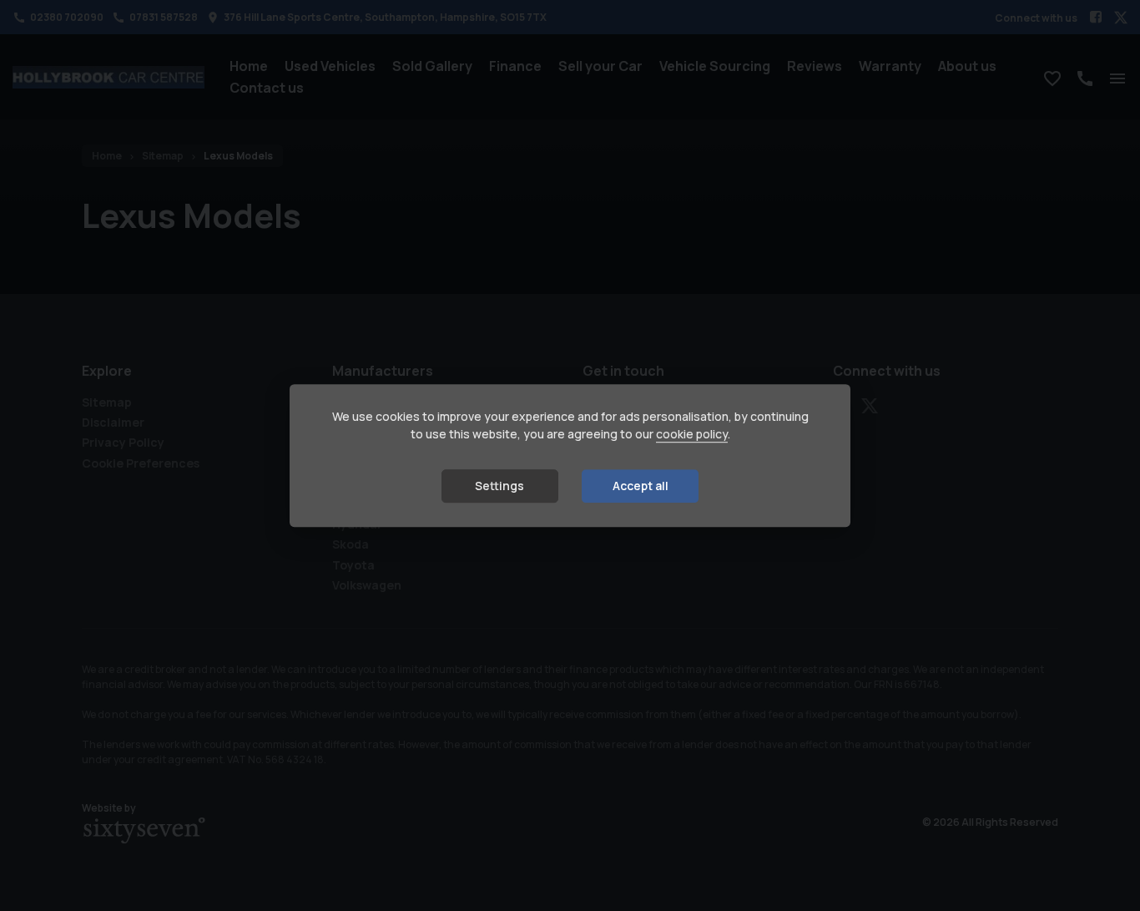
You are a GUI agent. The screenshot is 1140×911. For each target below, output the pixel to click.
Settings (499, 486)
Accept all (640, 486)
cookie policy (692, 435)
